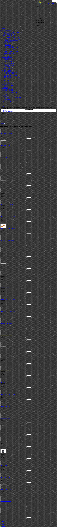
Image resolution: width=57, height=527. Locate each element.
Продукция (1, 30)
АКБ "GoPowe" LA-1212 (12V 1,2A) (5, 382)
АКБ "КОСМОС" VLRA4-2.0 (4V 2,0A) (6, 489)
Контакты (3, 521)
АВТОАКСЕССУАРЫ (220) (7, 71)
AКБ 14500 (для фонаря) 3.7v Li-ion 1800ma (6, 133)
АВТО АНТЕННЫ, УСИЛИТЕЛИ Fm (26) (11, 72)
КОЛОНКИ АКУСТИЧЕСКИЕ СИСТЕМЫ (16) (10, 67)
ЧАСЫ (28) (5, 55)
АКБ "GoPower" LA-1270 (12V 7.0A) (5, 418)
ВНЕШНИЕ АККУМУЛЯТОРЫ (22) (9, 61)
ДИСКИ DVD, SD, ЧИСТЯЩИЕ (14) (9, 65)
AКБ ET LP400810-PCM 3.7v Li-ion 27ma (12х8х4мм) (8, 299)
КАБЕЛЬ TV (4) (7, 44)
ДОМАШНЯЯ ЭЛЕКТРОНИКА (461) (7, 35)
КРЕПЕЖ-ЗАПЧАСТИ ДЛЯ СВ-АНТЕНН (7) (11, 91)
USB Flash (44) (6, 87)
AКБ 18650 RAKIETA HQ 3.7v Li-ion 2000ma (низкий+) (8, 216)
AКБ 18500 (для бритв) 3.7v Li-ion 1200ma (6, 157)
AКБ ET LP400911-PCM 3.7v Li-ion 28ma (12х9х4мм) (8, 311)
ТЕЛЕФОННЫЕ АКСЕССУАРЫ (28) (10, 49)
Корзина (2, 103)
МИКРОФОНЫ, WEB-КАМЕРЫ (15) (9, 68)
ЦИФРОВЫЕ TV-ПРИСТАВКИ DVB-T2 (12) (11, 36)
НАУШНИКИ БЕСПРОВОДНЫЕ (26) (10, 59)
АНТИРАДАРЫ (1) (6, 76)
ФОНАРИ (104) (4, 95)
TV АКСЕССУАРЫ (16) (8, 41)
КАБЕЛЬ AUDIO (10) (8, 45)
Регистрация (55, 3)
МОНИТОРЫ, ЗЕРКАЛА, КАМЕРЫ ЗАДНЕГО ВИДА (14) (12, 77)
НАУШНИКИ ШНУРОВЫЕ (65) (9, 60)
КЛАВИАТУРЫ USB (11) (7, 66)
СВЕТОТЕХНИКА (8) (5, 94)
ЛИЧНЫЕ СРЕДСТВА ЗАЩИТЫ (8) (9, 98)
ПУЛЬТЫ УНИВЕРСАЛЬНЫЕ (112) (8, 33)
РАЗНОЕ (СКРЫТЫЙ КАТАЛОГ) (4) (7, 101)
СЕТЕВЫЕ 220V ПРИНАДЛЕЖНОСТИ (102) (8, 89)
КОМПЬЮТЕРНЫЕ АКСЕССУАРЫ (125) (8, 63)
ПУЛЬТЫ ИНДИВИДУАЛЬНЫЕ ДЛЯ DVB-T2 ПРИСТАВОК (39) (13, 32)
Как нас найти (40, 5)
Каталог (3, 29)
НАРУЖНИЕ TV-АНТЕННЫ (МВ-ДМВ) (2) (11, 38)
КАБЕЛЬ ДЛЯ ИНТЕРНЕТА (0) (9, 46)
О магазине (3, 28)
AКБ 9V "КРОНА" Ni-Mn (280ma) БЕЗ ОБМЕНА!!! (7, 240)
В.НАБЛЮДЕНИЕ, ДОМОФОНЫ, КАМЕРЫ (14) (10, 53)
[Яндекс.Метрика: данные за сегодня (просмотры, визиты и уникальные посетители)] (2, 526)
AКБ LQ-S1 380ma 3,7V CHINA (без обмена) (6, 323)
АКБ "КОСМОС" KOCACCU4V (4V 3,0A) (6, 477)
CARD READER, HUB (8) (7, 64)
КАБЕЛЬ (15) (5, 43)
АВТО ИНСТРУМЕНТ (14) (7, 82)
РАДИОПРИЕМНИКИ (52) (7, 42)
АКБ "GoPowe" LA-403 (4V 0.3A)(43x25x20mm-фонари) (8, 394)
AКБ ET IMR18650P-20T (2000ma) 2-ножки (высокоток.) (8, 287)
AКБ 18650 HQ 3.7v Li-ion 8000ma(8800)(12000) (7, 204)
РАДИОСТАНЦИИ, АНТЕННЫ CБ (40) (7, 90)
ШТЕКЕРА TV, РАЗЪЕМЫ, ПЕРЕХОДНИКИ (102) (12, 40)
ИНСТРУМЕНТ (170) (5, 88)
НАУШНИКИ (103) (6, 58)
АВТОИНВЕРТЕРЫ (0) (7, 79)
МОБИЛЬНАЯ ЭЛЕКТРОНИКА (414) (7, 57)
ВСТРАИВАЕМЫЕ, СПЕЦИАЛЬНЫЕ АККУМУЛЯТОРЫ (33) (12, 97)
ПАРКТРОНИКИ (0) (6, 80)
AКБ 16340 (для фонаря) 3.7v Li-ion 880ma (6, 145)
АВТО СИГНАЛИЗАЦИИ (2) (8, 83)
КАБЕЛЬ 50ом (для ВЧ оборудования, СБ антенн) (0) (12, 47)
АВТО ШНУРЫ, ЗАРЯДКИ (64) (9, 73)
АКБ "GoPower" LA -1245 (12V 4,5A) (5, 406)
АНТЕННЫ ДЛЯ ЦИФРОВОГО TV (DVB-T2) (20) (12, 37)
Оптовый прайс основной (5, 110)
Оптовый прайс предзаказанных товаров (7, 111)
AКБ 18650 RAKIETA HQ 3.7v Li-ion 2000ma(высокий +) (8, 228)
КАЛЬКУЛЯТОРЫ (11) (7, 56)
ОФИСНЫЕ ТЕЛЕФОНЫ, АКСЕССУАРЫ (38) (10, 48)
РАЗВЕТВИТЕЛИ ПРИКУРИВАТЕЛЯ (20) (11, 75)
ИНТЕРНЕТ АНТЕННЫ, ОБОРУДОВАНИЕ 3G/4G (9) (12, 39)
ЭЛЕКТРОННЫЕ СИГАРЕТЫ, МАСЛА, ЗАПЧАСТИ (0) (11, 100)
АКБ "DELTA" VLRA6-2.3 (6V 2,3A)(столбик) (7, 370)
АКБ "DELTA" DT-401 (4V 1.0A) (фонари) (6, 335)
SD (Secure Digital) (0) (7, 86)
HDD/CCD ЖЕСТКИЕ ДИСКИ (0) (8, 85)
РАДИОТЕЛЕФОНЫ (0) (7, 52)
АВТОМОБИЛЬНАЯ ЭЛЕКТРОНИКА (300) (8, 70)
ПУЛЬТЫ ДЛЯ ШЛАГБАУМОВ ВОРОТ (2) (10, 34)
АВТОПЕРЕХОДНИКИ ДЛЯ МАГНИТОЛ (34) (11, 74)
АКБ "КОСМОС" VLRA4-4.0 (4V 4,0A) (6, 501)
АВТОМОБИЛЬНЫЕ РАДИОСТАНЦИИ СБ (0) (10, 92)
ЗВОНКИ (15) (6, 54)
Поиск (3, 524)
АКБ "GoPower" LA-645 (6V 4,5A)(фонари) (6, 453)
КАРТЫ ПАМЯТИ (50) (5, 84)
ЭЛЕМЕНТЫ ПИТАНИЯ (8, 30)
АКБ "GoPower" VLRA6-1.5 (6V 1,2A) (6, 465)
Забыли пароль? (50, 3)
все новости (2, 123)
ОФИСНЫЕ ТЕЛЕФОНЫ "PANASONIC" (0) (11, 51)
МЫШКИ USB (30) (6, 69)
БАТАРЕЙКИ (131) (6, 96)
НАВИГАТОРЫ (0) (6, 78)
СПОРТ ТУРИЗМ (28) (7, 99)
